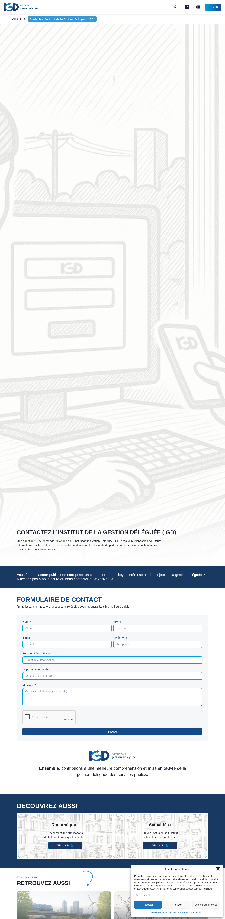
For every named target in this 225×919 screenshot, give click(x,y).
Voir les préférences (206, 904)
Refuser (177, 904)
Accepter (148, 904)
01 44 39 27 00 (103, 579)
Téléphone (120, 637)
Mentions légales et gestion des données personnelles (177, 912)
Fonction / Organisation (37, 653)
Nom (25, 621)
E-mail (26, 637)
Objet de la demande (35, 669)
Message (28, 685)
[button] (218, 869)
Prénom (118, 621)
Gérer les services (144, 895)
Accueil (17, 18)
